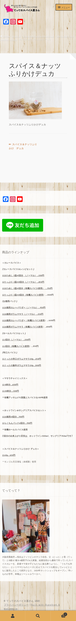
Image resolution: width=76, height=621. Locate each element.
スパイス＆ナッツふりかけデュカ (39, 36)
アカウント (12, 616)
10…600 (10, 384)
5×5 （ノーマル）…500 (23, 275)
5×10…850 (23, 282)
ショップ (16, 36)
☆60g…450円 (8, 455)
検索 (38, 616)
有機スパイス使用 (34, 295)
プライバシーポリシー (16, 605)
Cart (58, 613)
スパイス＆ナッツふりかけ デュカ (23, 146)
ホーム (6, 36)
